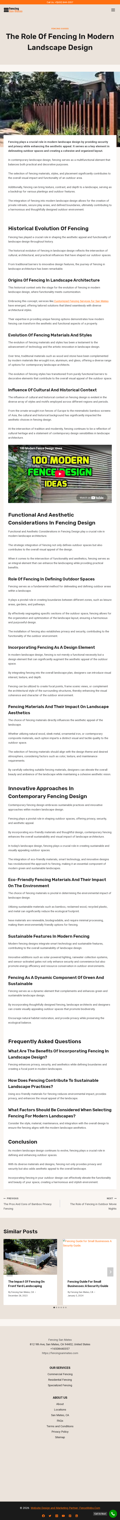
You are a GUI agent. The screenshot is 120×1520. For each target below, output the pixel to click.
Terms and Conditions (60, 1426)
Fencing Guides (60, 29)
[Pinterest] (70, 1516)
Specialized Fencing (60, 1385)
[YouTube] (63, 1516)
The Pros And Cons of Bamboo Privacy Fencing (28, 1203)
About (60, 1404)
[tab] (54, 1307)
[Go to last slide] (10, 1272)
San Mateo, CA (60, 1415)
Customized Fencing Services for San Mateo (81, 301)
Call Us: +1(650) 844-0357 (60, 2)
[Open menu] (113, 10)
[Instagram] (56, 1516)
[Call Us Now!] (113, 1514)
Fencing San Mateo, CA (22, 1292)
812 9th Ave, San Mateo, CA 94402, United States (60, 1344)
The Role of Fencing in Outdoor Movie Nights (93, 1203)
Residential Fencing (60, 1379)
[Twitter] (50, 1516)
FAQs (60, 1420)
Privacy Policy (60, 1431)
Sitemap (60, 1437)
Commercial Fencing (60, 1374)
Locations (60, 1409)
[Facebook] (43, 1516)
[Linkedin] (76, 1516)
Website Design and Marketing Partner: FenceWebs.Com (65, 1508)
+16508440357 (60, 1348)
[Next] (110, 1272)
